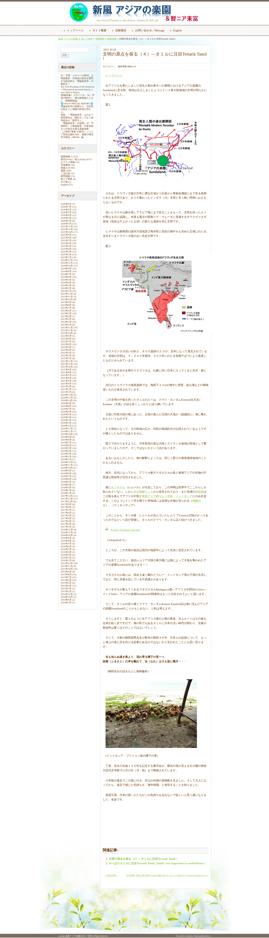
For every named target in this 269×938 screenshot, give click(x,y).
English (177, 30)
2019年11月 (67, 431)
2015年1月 (66, 591)
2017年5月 (66, 515)
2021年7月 (66, 375)
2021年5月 (66, 381)
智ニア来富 (66, 179)
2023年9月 (66, 302)
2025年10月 (67, 232)
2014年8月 (66, 600)
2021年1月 (66, 392)
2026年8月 (66, 204)
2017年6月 (66, 512)
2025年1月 (66, 257)
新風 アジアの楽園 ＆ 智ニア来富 (75, 39)
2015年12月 (67, 563)
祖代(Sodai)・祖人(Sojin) (73, 159)
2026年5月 (66, 212)
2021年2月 (66, 389)
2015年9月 (66, 571)
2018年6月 (66, 479)
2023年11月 (67, 296)
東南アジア (149, 496)
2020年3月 (66, 420)
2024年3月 (66, 285)
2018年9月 (66, 470)
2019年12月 (67, 428)
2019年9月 (66, 437)
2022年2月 (66, 355)
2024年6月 (66, 277)
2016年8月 (66, 541)
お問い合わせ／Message (150, 30)
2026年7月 (66, 207)
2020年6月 (66, 411)
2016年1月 (66, 560)
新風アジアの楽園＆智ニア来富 (79, 936)
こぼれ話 (65, 173)
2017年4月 (66, 518)
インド (149, 491)
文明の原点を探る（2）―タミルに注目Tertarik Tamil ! (143, 858)
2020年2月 (66, 423)
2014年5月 (66, 602)
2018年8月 (66, 473)
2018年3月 (66, 487)
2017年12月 (67, 496)
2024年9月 (66, 268)
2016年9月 (66, 538)
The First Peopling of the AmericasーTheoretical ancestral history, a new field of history (77, 89)
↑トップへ (205, 901)
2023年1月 (66, 324)
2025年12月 (67, 226)
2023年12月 (67, 294)
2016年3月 (66, 555)
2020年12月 (67, 395)
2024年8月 (66, 271)
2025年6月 (66, 243)
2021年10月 (67, 367)
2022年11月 (67, 330)
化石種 (138, 491)
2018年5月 (66, 482)
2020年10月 (67, 400)
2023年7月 (66, 308)
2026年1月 (66, 223)
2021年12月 (67, 361)
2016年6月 (66, 546)
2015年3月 (66, 588)
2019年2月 (66, 456)
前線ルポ (65, 168)
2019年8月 (66, 440)
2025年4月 (66, 249)
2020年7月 (66, 409)
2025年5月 (66, 246)
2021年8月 (66, 372)
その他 (64, 182)
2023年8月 (66, 305)
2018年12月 (67, 462)
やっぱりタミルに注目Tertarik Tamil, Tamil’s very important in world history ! (157, 863)
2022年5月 (66, 347)
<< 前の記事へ (111, 875)
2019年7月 (66, 442)
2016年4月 (66, 552)
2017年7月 (66, 510)
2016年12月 (67, 529)
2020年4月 (66, 417)
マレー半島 (166, 496)
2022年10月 (67, 333)
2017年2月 (66, 524)
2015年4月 (66, 585)
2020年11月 (67, 397)
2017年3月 (66, 521)
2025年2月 (66, 254)
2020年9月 (66, 403)
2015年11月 (67, 566)
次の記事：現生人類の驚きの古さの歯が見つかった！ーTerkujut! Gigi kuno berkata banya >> (167, 875)
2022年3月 (66, 352)
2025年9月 (66, 235)
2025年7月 (66, 240)
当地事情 (65, 165)
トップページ (75, 30)
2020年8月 (66, 406)
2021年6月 (66, 378)
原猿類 (199, 491)
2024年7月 (66, 274)
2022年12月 (67, 327)
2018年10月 (67, 468)
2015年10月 (67, 569)
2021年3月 (66, 386)
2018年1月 (66, 493)
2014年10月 (67, 597)
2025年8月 (66, 237)
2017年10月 (67, 501)
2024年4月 (66, 282)
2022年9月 (66, 336)
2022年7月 (66, 341)
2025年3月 (66, 251)
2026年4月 (66, 215)
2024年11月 (67, 263)
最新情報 (111, 39)
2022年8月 (66, 338)
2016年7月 (66, 543)
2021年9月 (66, 369)
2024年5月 (66, 280)
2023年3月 (66, 319)
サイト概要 (99, 30)
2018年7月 (66, 476)
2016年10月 (67, 535)
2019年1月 (66, 459)
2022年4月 (66, 350)
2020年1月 (66, 425)
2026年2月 (66, 221)
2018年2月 (66, 490)
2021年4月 (66, 383)
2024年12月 (67, 260)
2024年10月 (67, 265)
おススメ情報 (68, 162)
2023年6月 (66, 310)
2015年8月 (66, 574)
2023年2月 (66, 322)
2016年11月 (67, 532)
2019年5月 (66, 448)
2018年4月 (66, 484)
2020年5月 (66, 414)
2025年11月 (67, 229)
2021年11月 (67, 364)
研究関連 (65, 176)
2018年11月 (67, 465)
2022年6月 (66, 344)
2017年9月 (66, 504)
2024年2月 (66, 288)
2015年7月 (66, 577)
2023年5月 (66, 313)
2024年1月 (66, 291)
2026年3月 (66, 218)
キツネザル (118, 487)
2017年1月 (66, 527)
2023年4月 (66, 316)
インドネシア (184, 496)
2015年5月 (66, 583)
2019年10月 (67, 434)
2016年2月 (66, 557)
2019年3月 (66, 454)
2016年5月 (66, 549)
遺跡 (63, 170)
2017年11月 (67, 498)
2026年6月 (66, 209)
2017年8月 (66, 507)
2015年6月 (66, 580)
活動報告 (120, 30)
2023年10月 (67, 299)
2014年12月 (67, 594)
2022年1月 (66, 358)
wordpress (189, 936)
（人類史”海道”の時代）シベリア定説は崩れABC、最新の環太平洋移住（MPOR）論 (77, 134)
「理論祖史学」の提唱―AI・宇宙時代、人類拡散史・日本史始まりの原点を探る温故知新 (77, 126)
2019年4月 (66, 451)
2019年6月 (66, 445)
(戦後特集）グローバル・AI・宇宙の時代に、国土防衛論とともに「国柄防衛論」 (77, 98)
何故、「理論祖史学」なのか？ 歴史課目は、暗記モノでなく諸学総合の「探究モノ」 (78, 118)
